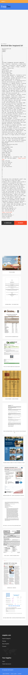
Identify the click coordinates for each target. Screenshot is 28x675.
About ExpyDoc (5, 643)
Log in (3, 661)
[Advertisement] (14, 27)
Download (8, 223)
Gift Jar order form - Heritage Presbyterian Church (14, 617)
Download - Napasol (11, 587)
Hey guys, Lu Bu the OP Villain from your (12, 525)
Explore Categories (6, 638)
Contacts (4, 646)
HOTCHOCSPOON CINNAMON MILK (11, 336)
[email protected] (7, 212)
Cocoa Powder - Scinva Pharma (11, 398)
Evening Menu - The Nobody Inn (11, 304)
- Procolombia (12, 272)
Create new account (6, 664)
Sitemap (4, 641)
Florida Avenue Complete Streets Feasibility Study (14, 462)
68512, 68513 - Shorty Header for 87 (11, 555)
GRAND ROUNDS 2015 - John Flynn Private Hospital (13, 495)
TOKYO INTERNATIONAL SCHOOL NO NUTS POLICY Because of (14, 432)
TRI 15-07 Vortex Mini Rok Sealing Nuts (12, 366)
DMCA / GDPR (13, 673)
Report (21, 223)
